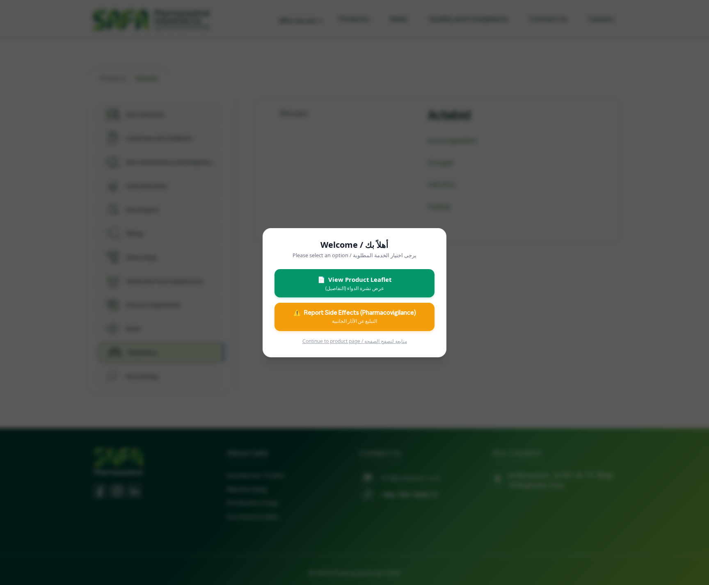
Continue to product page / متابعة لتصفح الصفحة (354, 340)
